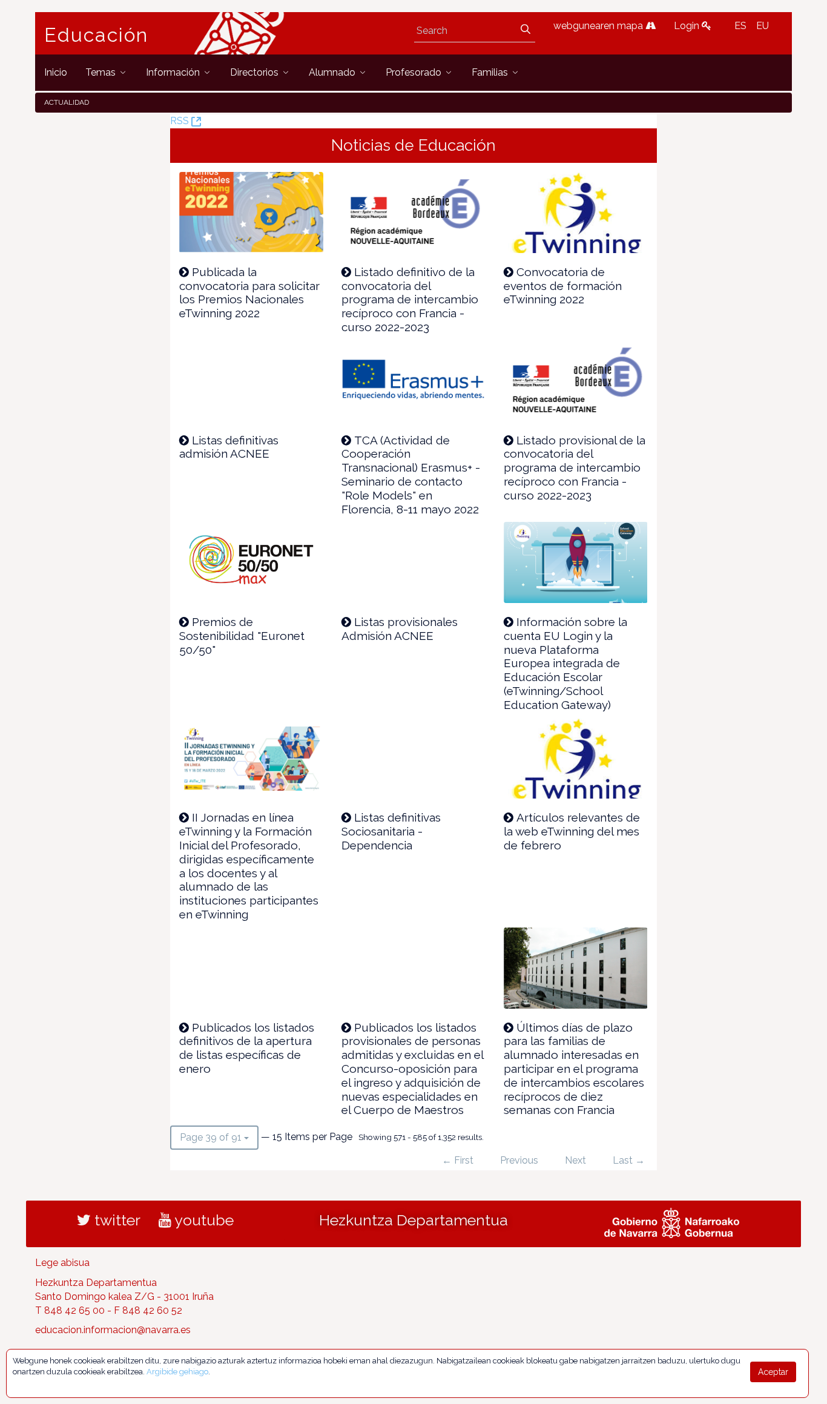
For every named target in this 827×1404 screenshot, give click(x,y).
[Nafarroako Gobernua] (671, 1222)
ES (740, 25)
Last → (629, 1160)
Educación (96, 35)
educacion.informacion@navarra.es (113, 1330)
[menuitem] (55, 72)
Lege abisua (62, 1262)
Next (575, 1160)
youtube (202, 1220)
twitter (115, 1220)
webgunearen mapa (599, 25)
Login (688, 25)
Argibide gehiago (177, 1371)
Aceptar (773, 1372)
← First (457, 1160)
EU (762, 25)
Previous (519, 1160)
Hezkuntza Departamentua (413, 1220)
